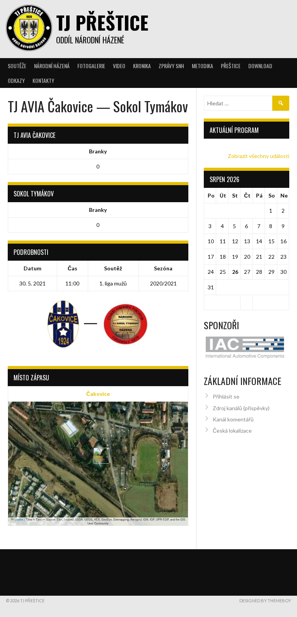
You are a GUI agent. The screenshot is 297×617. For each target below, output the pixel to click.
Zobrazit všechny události (258, 156)
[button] (98, 456)
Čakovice (98, 393)
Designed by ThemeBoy (265, 600)
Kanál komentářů (233, 419)
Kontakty (43, 80)
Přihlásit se (226, 396)
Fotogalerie (91, 66)
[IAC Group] (247, 347)
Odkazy (16, 80)
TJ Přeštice (102, 22)
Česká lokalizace (232, 430)
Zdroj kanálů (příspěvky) (241, 408)
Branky (98, 151)
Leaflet (18, 519)
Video (119, 66)
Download (260, 66)
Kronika (142, 66)
